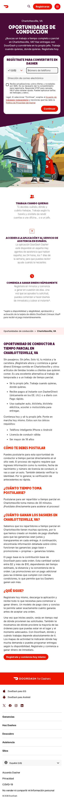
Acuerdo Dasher (11, 772)
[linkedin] (22, 706)
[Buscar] (29, 6)
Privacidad (8, 778)
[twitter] (4, 706)
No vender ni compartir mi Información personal (28, 790)
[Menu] (57, 7)
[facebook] (10, 706)
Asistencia (8, 742)
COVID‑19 (7, 784)
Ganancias (8, 716)
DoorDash (13, 796)
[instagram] (16, 706)
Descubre (8, 733)
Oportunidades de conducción (18, 331)
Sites (5, 750)
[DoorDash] (6, 6)
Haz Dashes (9, 725)
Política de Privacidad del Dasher (20, 103)
